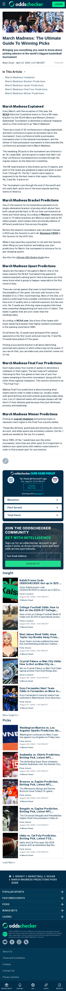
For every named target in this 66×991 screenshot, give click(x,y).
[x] (26, 942)
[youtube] (5, 942)
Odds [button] (46, 988)
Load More (8, 862)
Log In (58, 4)
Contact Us (8, 970)
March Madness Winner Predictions (24, 93)
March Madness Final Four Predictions (26, 89)
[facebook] (12, 942)
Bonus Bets (6, 988)
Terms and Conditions (14, 958)
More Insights (10, 715)
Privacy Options (11, 977)
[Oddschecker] (20, 926)
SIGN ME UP (33, 563)
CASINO (20, 988)
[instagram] (19, 942)
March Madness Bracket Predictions (25, 81)
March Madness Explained (19, 77)
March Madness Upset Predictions (24, 85)
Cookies (7, 964)
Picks (7, 720)
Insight (8, 573)
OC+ (33, 988)
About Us (7, 951)
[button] (59, 985)
